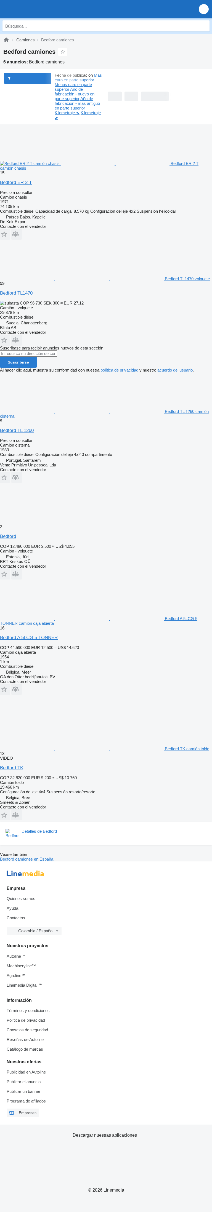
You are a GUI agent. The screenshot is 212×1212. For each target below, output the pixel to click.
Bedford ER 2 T (16, 182)
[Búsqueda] (204, 25)
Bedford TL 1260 (17, 430)
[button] (203, 9)
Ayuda (12, 908)
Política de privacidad (26, 1020)
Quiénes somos (21, 898)
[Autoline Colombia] (36, 9)
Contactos (16, 917)
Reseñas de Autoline (25, 1039)
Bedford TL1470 (16, 293)
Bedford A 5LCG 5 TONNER (29, 637)
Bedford (8, 536)
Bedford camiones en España (26, 859)
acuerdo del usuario (175, 370)
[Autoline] (6, 39)
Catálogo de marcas (25, 1049)
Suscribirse (18, 362)
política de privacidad (119, 370)
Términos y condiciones (28, 1010)
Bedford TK (11, 767)
